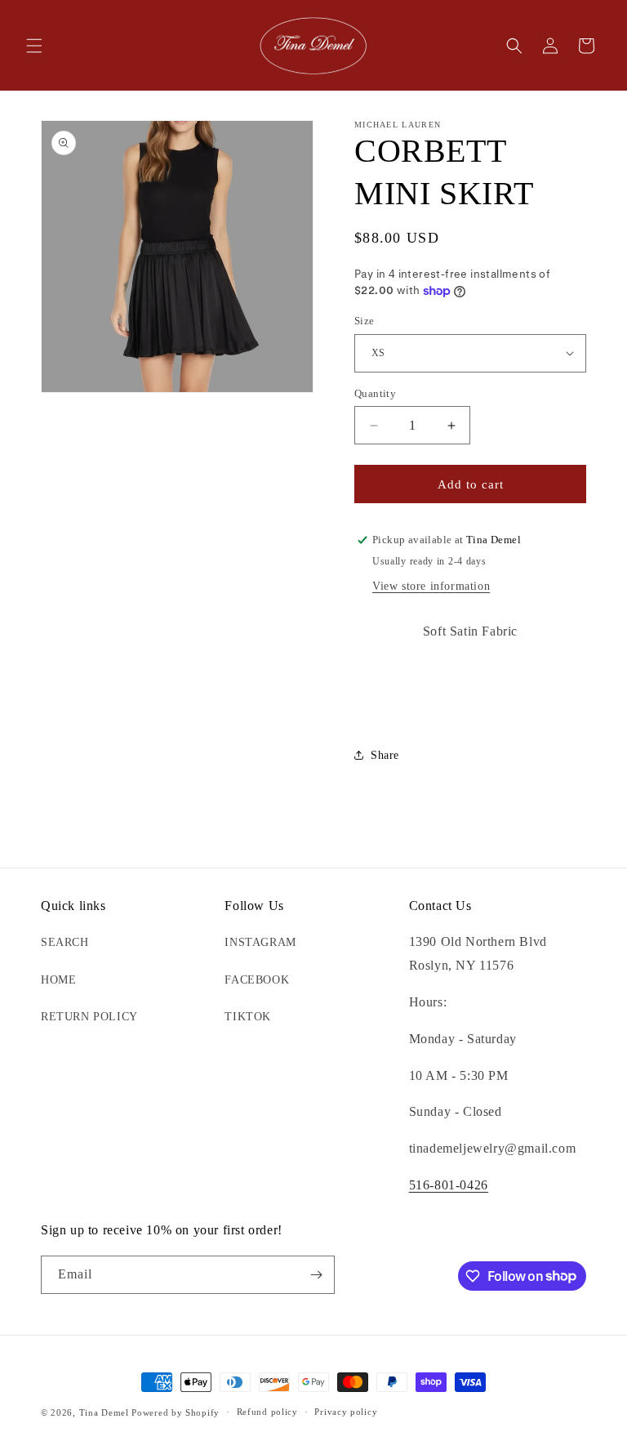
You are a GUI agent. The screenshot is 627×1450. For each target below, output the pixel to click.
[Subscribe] (316, 1275)
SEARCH (65, 942)
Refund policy (267, 1412)
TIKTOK (248, 1017)
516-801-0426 (448, 1185)
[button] (34, 46)
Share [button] (385, 755)
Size (364, 321)
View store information (431, 586)
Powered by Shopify (175, 1412)
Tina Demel (104, 1412)
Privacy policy (345, 1412)
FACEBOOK (257, 980)
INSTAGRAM (260, 942)
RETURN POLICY (89, 1017)
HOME (58, 980)
